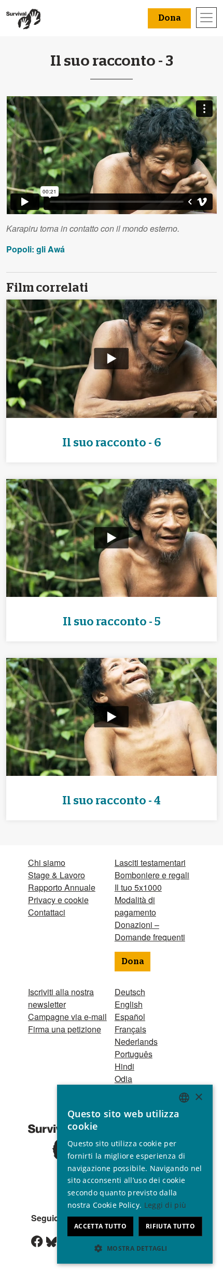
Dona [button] (169, 18)
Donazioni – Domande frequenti (150, 931)
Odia (123, 1079)
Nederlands (136, 1041)
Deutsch (130, 992)
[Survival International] (23, 18)
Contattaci (46, 912)
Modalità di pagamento (135, 906)
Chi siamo (46, 862)
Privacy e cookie (58, 900)
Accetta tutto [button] (100, 1226)
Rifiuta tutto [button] (170, 1226)
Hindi (124, 1066)
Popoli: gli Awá (35, 249)
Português (133, 1054)
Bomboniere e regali (152, 875)
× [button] (198, 1097)
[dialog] (135, 1174)
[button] (134, 1248)
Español (130, 1017)
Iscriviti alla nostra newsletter (61, 998)
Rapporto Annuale (61, 887)
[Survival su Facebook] (32, 1242)
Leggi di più (165, 1205)
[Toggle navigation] (206, 17)
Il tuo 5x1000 (138, 887)
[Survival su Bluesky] (47, 1242)
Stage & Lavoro (56, 875)
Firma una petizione (64, 1029)
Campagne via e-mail (67, 1017)
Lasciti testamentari (150, 862)
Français (130, 1029)
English (129, 1004)
